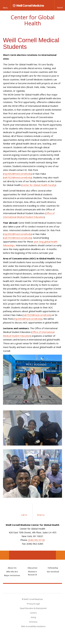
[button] (59, 5)
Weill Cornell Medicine (32, 588)
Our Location (4, 555)
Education (32, 568)
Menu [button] (5, 7)
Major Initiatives (12, 575)
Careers (33, 613)
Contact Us (60, 555)
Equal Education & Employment (33, 608)
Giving (33, 617)
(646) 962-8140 (36, 539)
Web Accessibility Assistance (33, 626)
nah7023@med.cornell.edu (17, 177)
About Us (12, 568)
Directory (33, 622)
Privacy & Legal (33, 603)
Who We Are (12, 571)
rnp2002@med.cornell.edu (17, 173)
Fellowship (53, 568)
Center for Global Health (32, 20)
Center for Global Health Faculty (38, 185)
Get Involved (53, 571)
